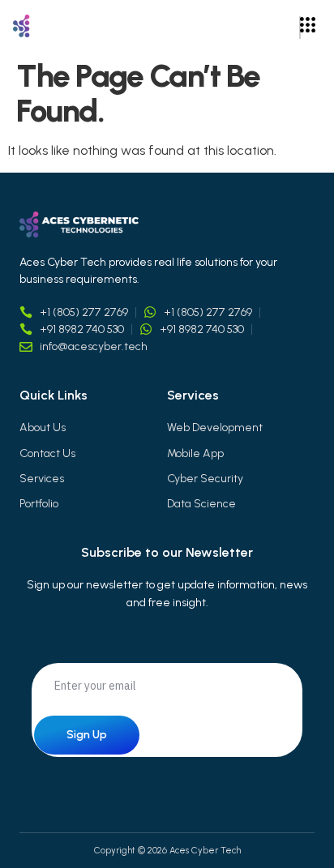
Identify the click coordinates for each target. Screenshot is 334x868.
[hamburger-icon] (300, 27)
